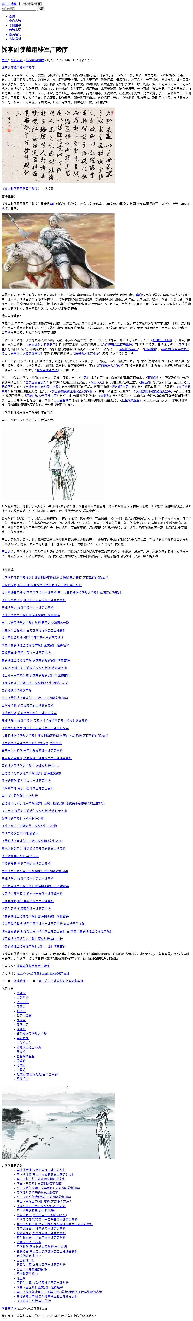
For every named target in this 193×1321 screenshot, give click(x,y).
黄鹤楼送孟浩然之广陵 (17, 690)
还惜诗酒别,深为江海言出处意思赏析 (26, 780)
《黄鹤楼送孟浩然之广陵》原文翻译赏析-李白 (32, 841)
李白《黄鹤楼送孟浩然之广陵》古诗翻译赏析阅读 (35, 698)
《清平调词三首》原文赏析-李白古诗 (41, 1206)
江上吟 (21, 1278)
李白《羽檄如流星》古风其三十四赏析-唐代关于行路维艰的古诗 (59, 1292)
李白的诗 (8, 551)
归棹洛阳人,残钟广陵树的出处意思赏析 (28, 607)
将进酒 (21, 1011)
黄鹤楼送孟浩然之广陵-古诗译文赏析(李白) (30, 765)
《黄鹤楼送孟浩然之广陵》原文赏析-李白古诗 (32, 939)
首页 (12, 16)
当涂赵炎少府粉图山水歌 (42, 386)
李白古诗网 (9, 4)
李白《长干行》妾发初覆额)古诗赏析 (41, 1179)
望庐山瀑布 (24, 1015)
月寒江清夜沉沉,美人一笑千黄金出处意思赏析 (47, 1219)
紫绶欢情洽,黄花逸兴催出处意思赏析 (41, 1233)
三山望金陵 (61, 400)
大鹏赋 (105, 395)
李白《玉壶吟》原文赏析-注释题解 (40, 1287)
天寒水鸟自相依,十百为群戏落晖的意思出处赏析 (34, 630)
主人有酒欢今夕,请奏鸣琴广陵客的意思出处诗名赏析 (37, 758)
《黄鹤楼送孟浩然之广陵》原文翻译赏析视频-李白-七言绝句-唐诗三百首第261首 (55, 735)
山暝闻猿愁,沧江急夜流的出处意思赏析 (28, 705)
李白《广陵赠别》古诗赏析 (20, 795)
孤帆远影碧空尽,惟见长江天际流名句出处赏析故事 (35, 728)
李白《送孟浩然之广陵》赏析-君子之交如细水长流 (35, 622)
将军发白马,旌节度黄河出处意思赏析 (41, 1264)
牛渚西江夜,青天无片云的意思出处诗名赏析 (46, 1174)
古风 (84, 377)
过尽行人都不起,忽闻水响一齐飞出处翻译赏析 (32, 893)
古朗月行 (23, 997)
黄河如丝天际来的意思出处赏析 (38, 1192)
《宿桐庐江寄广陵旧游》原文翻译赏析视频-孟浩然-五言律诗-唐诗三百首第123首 (55, 577)
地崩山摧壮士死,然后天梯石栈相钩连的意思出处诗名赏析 (55, 1224)
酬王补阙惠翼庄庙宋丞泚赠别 (71, 391)
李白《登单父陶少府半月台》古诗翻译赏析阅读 (48, 1188)
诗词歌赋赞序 (35, 60)
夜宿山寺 (23, 1024)
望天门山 (23, 1002)
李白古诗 (15, 20)
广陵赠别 (150, 349)
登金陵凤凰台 (131, 400)
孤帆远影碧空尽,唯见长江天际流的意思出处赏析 (34, 848)
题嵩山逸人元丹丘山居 (41, 395)
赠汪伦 (21, 993)
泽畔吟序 (20, 981)
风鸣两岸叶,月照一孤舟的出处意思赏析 (28, 788)
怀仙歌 (152, 377)
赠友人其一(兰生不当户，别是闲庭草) (42, 1215)
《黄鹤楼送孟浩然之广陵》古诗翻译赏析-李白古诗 (35, 916)
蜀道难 (21, 1020)
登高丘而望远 (34, 382)
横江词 (145, 382)
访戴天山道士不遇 (29, 1047)
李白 (53, 203)
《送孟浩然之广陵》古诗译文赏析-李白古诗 (31, 615)
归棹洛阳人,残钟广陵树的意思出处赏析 (28, 878)
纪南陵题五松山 (27, 1273)
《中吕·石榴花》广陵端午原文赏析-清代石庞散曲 (34, 811)
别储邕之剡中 (162, 340)
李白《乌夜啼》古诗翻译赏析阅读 (39, 1183)
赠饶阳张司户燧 (123, 386)
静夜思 (21, 1006)
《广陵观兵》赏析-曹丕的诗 (20, 856)
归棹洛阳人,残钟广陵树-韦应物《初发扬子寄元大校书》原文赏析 (45, 720)
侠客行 (21, 1029)
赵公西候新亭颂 (47, 370)
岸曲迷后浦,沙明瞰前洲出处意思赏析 (41, 1170)
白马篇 (21, 1069)
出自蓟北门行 (26, 1260)
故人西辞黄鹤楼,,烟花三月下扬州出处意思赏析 (32, 637)
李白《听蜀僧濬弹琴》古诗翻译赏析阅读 (44, 1197)
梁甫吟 (21, 1060)
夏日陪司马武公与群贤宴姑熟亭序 (61, 981)
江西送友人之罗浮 (110, 365)
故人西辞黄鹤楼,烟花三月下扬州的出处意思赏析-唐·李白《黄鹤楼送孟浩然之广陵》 (57, 931)
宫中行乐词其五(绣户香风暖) (36, 1210)
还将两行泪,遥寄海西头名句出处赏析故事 (29, 713)
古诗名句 (15, 34)
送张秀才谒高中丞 (87, 353)
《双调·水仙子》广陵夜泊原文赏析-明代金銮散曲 (34, 668)
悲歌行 (21, 1065)
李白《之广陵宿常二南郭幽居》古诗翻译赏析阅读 (35, 871)
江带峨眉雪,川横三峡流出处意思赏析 (41, 1228)
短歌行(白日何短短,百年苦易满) (37, 1074)
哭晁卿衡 (23, 1038)
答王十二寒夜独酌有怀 (32, 1269)
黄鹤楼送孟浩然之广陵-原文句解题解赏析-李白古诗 (36, 660)
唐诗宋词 (15, 29)
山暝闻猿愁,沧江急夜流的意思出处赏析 (28, 901)
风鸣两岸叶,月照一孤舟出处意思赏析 (26, 652)
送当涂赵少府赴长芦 (42, 344)
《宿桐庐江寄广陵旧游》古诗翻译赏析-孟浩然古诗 (35, 886)
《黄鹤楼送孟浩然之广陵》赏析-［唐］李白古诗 (34, 946)
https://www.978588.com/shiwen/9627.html (43, 973)
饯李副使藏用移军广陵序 (18, 67)
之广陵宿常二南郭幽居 (117, 344)
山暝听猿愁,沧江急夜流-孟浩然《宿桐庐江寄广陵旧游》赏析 (42, 585)
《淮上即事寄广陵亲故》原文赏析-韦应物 (29, 826)
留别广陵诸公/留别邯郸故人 (20, 833)
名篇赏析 (15, 38)
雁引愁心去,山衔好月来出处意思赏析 (41, 1237)
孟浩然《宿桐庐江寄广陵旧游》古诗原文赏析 (32, 773)
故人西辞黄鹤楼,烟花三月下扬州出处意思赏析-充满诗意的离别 (43, 923)
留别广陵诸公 (129, 349)
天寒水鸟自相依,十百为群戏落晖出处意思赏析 (32, 750)
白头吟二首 (24, 1042)
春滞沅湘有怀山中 (29, 1255)
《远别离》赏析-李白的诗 (34, 1301)
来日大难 (97, 382)
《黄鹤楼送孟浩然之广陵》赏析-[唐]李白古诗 (32, 743)
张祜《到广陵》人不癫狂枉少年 (23, 818)
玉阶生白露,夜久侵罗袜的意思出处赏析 (43, 1282)
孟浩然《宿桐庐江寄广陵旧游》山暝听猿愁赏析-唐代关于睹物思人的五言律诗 (53, 803)
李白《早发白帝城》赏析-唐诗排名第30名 (44, 1201)
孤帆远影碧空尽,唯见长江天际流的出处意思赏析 (34, 600)
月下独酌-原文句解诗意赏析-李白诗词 (42, 1246)
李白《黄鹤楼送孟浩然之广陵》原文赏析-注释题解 (35, 645)
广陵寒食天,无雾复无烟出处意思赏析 (26, 863)
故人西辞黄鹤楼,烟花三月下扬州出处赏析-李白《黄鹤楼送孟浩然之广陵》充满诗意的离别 (61, 592)
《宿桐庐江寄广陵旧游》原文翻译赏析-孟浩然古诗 (35, 683)
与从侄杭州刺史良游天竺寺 (153, 391)
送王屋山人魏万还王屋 (26, 353)
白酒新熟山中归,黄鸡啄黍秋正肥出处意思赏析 (47, 1296)
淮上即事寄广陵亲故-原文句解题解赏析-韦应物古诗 (36, 675)
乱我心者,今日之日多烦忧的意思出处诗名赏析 (47, 1251)
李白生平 (15, 25)
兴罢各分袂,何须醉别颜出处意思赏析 (26, 908)
